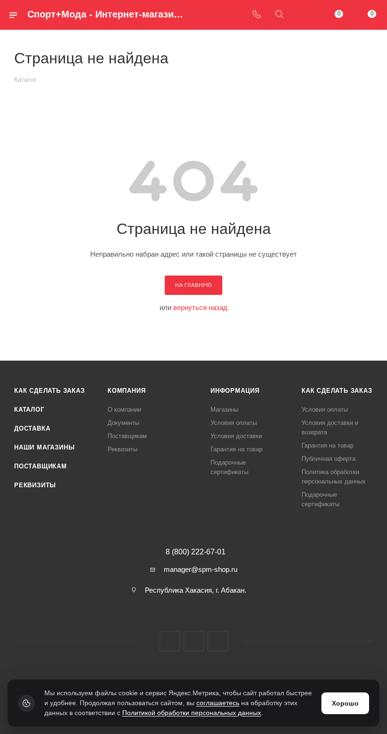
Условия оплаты (233, 422)
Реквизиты (35, 485)
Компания (126, 390)
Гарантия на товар (236, 449)
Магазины (224, 409)
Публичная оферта (328, 458)
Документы (123, 422)
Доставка (32, 428)
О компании (124, 409)
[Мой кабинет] (301, 15)
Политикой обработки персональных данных (191, 713)
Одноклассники (218, 641)
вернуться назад (200, 307)
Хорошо (345, 703)
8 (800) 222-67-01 (196, 552)
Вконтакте (170, 641)
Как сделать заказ (49, 390)
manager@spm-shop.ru (200, 569)
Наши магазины (44, 447)
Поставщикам (40, 466)
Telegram (194, 641)
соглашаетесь (217, 703)
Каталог (29, 409)
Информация (235, 390)
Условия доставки (236, 436)
